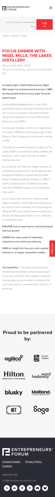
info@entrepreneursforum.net (19, 480)
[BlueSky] (45, 488)
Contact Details (11, 461)
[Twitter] (7, 488)
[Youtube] (37, 488)
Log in (44, 24)
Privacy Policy (33, 461)
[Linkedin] (14, 488)
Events (15, 36)
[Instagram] (30, 488)
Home (5, 36)
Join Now (52, 248)
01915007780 (10, 475)
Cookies (7, 466)
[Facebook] (22, 488)
